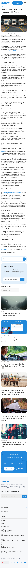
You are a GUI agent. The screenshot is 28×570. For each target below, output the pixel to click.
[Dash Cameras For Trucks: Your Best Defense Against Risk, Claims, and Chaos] (14, 405)
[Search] (24, 259)
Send (22, 279)
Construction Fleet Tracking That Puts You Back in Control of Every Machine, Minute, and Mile (12, 392)
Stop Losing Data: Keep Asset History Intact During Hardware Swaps (11, 340)
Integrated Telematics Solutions (12, 36)
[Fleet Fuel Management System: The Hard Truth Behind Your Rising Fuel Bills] (14, 431)
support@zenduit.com (6, 530)
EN (5, 562)
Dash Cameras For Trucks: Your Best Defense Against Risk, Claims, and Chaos (13, 418)
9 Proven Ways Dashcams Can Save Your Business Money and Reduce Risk (13, 366)
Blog (2, 36)
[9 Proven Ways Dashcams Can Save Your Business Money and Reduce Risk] (14, 353)
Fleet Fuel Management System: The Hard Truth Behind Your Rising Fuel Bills (13, 444)
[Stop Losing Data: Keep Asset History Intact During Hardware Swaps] (14, 327)
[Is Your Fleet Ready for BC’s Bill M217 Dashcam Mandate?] (14, 303)
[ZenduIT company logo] (5, 3)
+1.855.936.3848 (5, 526)
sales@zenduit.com (6, 525)
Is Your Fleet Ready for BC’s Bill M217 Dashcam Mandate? (13, 315)
